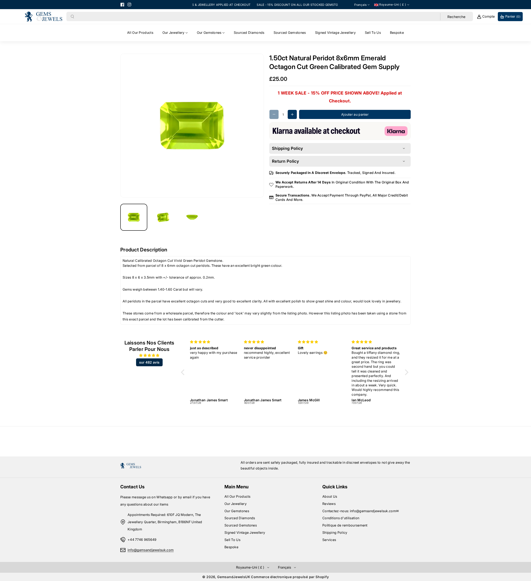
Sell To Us (232, 540)
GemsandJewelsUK (233, 577)
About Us (329, 496)
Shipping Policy (334, 532)
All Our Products (237, 496)
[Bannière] (339, 131)
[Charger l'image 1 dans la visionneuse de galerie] (133, 217)
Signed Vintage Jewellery (244, 532)
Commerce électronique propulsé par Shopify (290, 577)
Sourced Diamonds (239, 518)
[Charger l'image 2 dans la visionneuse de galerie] (162, 217)
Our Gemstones (236, 511)
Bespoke (231, 547)
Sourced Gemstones (240, 525)
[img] (149, 355)
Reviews (329, 504)
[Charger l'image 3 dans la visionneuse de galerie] (192, 217)
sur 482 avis (149, 362)
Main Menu (236, 486)
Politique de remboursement (345, 525)
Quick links (334, 486)
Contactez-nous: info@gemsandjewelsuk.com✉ (360, 511)
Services (329, 540)
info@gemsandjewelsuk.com (151, 550)
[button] (175, 32)
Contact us (132, 486)
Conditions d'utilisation (340, 518)
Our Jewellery (235, 504)
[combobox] (257, 16)
